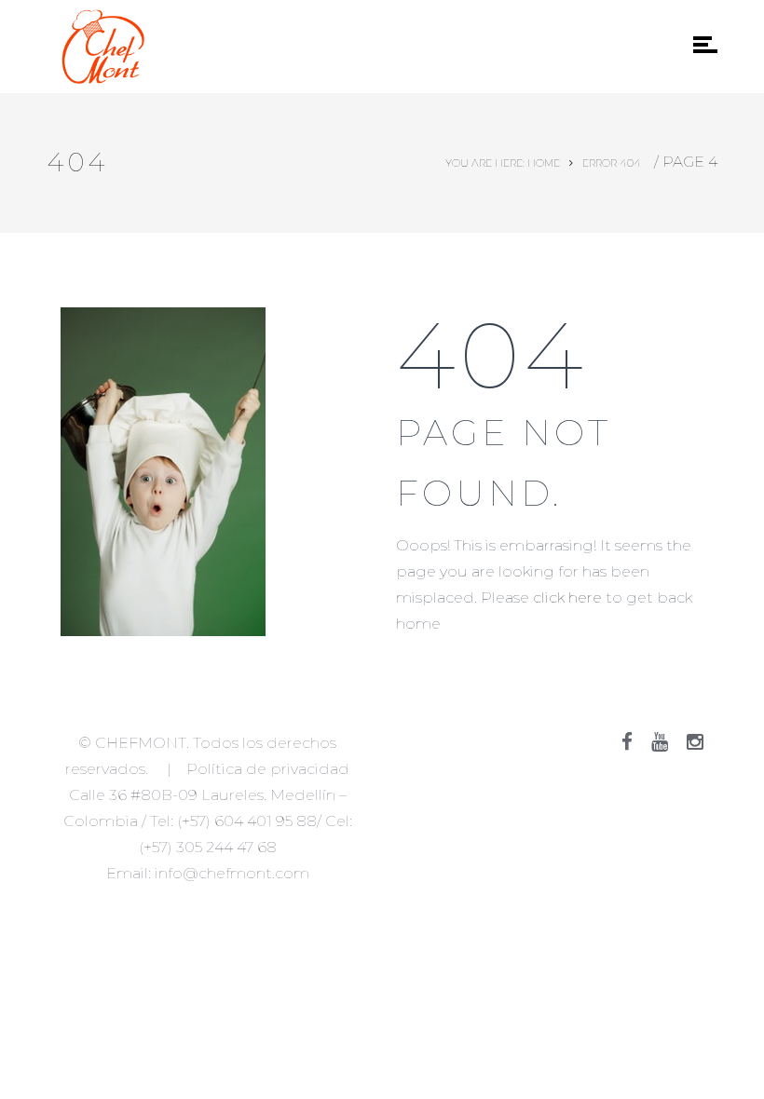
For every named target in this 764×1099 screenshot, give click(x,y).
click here (567, 597)
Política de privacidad (267, 769)
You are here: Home (502, 163)
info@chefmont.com (232, 873)
